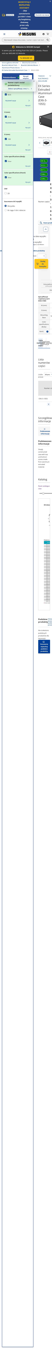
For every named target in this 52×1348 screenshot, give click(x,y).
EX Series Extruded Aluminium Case (14, 70)
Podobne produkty (37, 251)
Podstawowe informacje (45, 432)
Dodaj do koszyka (42, 264)
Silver (9, 161)
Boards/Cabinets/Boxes (29, 65)
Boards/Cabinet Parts (9, 65)
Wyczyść (27, 105)
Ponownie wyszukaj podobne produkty (44, 647)
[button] (42, 15)
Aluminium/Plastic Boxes (11, 68)
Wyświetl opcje (10, 101)
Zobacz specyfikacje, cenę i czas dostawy (19, 89)
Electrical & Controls (29, 63)
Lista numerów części (40, 343)
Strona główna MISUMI (10, 63)
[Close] (48, 47)
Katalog (48, 343)
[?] (47, 331)
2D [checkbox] (8, 193)
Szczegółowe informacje (44, 342)
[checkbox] (17, 95)
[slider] (43, 493)
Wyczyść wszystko (26, 77)
